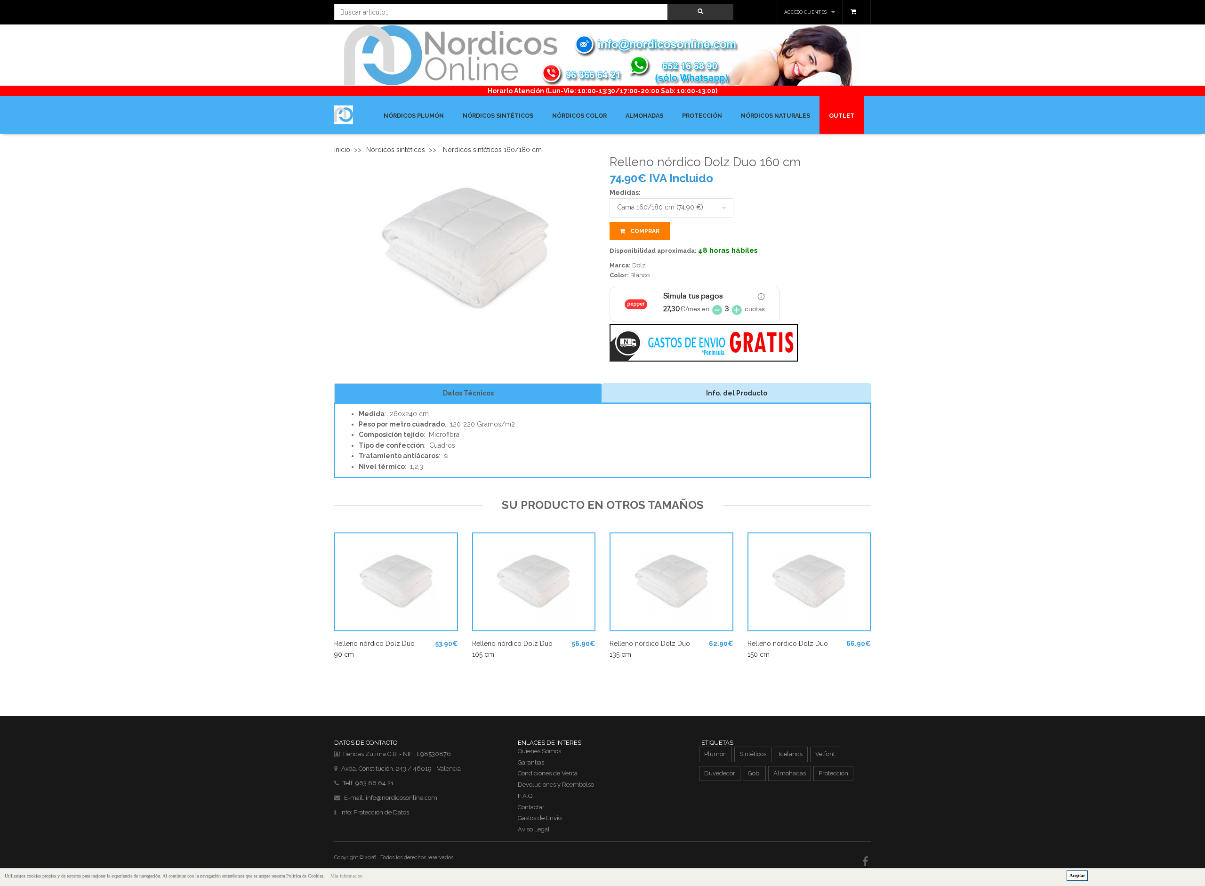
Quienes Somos (539, 751)
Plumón (715, 753)
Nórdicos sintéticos (498, 115)
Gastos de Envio (540, 818)
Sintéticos (752, 753)
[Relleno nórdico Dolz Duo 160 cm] (465, 249)
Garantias (531, 762)
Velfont (825, 753)
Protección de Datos (381, 812)
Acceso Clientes (805, 12)
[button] (700, 12)
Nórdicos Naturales (775, 115)
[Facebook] (866, 861)
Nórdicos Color (579, 115)
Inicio (342, 149)
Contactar (531, 807)
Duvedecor (719, 773)
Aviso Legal (534, 829)
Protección (702, 115)
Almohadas (644, 115)
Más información (346, 875)
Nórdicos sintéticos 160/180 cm (492, 149)
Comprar (644, 231)
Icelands (791, 753)
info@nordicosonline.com (401, 797)
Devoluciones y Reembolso (556, 784)
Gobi (754, 773)
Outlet (841, 115)
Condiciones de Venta (548, 773)
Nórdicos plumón (414, 115)
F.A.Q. (526, 795)
